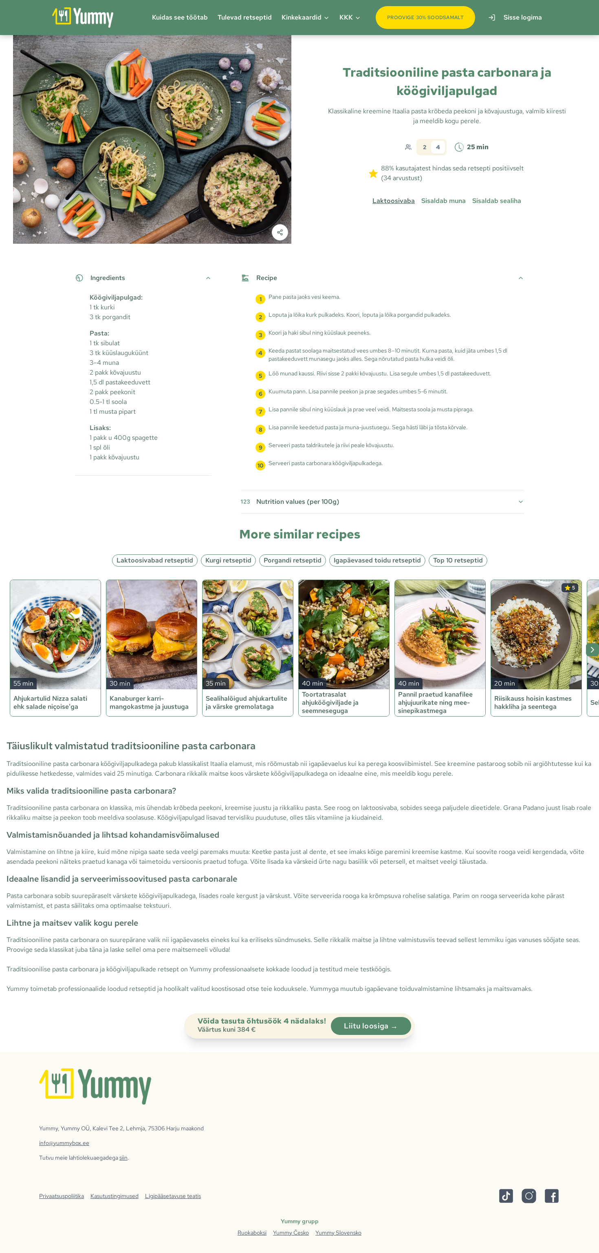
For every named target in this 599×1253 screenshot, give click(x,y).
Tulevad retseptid (245, 17)
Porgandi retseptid (293, 560)
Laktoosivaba (393, 200)
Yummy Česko (291, 1232)
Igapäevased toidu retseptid (377, 560)
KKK (346, 17)
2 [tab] (424, 147)
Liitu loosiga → (371, 1025)
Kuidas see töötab (180, 17)
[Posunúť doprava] (592, 649)
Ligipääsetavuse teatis (173, 1196)
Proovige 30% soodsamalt (425, 17)
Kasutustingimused (114, 1196)
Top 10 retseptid (458, 560)
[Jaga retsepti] (280, 232)
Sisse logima (523, 17)
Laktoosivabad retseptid (155, 560)
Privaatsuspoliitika (61, 1196)
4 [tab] (438, 147)
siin (123, 1157)
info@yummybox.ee (64, 1143)
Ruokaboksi (252, 1232)
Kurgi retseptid (228, 560)
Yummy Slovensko (338, 1232)
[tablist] (431, 147)
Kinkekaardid (302, 17)
